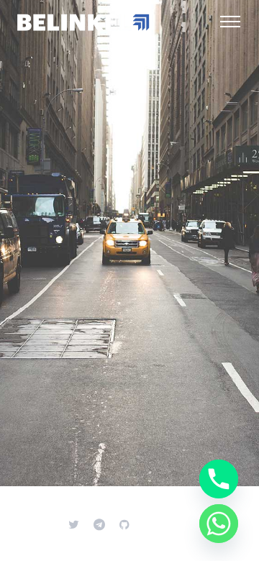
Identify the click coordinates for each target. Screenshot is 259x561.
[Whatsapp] (218, 523)
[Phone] (218, 479)
